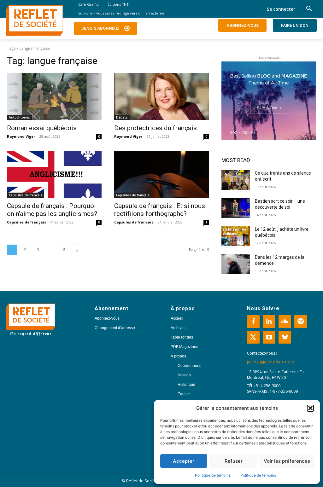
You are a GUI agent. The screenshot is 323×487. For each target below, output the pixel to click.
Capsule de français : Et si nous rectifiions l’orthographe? (159, 209)
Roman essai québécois (42, 128)
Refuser (234, 461)
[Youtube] (269, 337)
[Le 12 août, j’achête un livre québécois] (235, 236)
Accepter (183, 461)
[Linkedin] (269, 321)
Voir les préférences (287, 461)
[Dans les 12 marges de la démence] (235, 264)
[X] (253, 337)
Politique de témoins (213, 475)
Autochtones (19, 117)
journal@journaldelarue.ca (271, 362)
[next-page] (77, 250)
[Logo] (34, 20)
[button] (310, 408)
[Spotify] (300, 321)
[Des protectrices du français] (161, 96)
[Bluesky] (285, 337)
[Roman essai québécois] (54, 96)
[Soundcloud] (285, 321)
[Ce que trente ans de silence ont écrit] (235, 180)
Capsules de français (25, 195)
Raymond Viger (21, 136)
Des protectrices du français (155, 128)
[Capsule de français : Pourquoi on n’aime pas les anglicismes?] (54, 174)
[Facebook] (253, 321)
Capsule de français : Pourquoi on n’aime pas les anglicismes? (52, 209)
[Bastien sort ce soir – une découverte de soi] (235, 208)
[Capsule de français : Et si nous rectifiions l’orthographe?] (161, 174)
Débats (122, 117)
